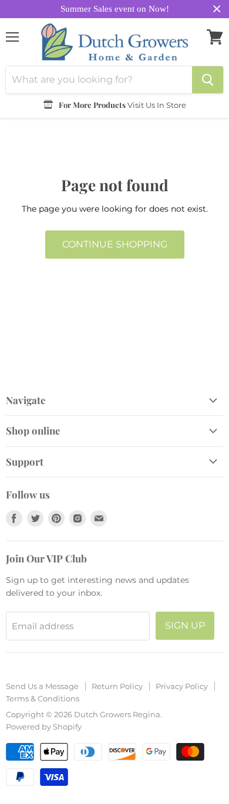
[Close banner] (217, 9)
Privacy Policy (182, 686)
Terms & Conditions (42, 698)
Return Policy (117, 686)
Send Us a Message (42, 686)
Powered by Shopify (44, 726)
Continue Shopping (114, 244)
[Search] (207, 79)
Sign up (185, 625)
